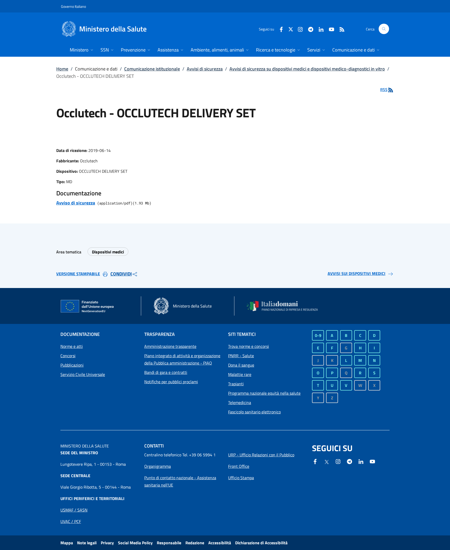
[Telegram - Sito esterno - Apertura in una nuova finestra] (349, 461)
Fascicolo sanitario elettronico (254, 412)
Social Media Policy (135, 543)
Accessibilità (219, 543)
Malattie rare (239, 374)
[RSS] (340, 28)
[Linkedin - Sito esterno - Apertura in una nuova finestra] (319, 28)
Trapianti (236, 384)
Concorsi (68, 356)
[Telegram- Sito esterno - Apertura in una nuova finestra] (308, 28)
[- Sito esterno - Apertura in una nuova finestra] (372, 461)
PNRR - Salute (241, 356)
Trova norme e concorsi (248, 346)
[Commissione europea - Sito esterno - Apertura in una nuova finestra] (87, 306)
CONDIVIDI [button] (121, 273)
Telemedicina (239, 402)
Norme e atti (71, 346)
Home (62, 68)
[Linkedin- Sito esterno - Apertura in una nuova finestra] (361, 461)
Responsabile (169, 543)
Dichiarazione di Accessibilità (261, 543)
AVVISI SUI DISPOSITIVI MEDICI (356, 273)
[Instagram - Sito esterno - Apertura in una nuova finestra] (298, 28)
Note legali (87, 543)
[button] (384, 29)
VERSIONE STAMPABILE (78, 274)
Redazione (194, 543)
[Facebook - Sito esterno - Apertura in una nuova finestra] (279, 28)
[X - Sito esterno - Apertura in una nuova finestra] (291, 28)
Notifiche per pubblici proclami (171, 382)
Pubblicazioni (72, 365)
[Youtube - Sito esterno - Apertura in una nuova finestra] (329, 28)
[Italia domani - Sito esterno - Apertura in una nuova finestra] (285, 306)
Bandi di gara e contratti (165, 372)
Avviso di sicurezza (75, 202)
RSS (384, 89)
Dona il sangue (241, 365)
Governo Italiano (73, 6)
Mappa (66, 543)
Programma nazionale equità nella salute (264, 393)
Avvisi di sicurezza (205, 68)
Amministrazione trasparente (170, 346)
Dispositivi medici (108, 252)
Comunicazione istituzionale (152, 68)
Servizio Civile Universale (82, 374)
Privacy (107, 543)
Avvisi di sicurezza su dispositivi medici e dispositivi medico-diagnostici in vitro (307, 68)
